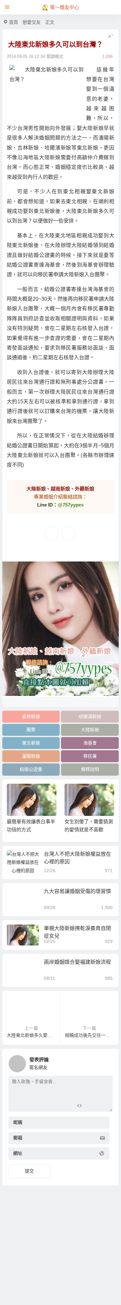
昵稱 (17, 1122)
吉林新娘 (31, 716)
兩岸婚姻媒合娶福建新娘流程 (77, 962)
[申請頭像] (106, 1062)
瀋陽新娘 (31, 756)
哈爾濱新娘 (90, 716)
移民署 (90, 756)
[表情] (91, 1106)
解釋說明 (90, 769)
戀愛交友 (32, 22)
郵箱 (17, 1138)
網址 (17, 1153)
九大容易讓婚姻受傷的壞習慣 (77, 891)
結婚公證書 (31, 769)
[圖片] (102, 1106)
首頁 (13, 22)
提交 (29, 1170)
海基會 (90, 742)
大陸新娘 (90, 729)
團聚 (30, 729)
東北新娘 (31, 742)
